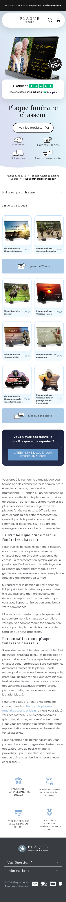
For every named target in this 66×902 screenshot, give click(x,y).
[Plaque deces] (30, 20)
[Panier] (58, 20)
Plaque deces (20, 882)
